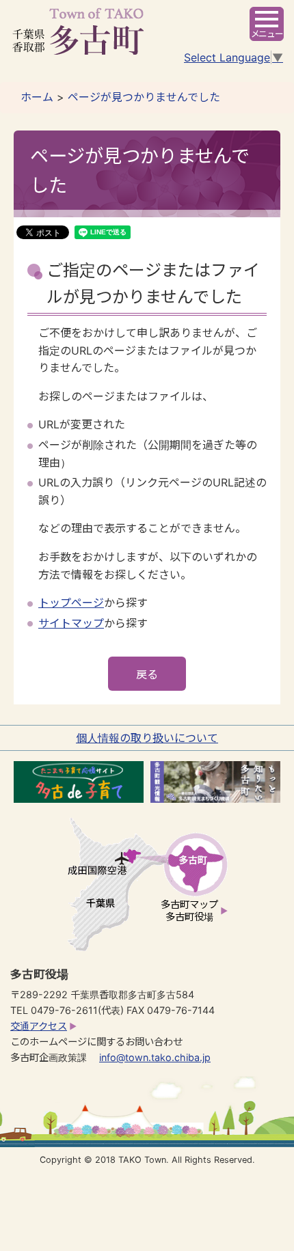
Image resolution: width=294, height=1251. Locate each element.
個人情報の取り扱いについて (147, 738)
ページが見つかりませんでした (144, 97)
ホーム (37, 97)
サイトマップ (71, 623)
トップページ (71, 602)
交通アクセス (38, 1026)
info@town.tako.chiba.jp (155, 1057)
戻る (147, 674)
